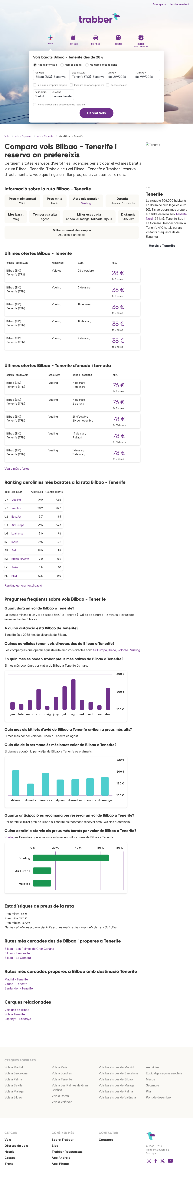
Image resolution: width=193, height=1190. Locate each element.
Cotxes (10, 1158)
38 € (118, 290)
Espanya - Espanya (18, 1019)
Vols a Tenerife (15, 1014)
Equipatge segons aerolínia (164, 1073)
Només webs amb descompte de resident (61, 104)
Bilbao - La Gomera (18, 958)
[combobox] (51, 75)
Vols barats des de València (117, 1097)
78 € (119, 419)
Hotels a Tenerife (162, 246)
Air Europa (17, 525)
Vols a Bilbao (13, 1097)
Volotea (16, 508)
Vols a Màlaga (14, 1091)
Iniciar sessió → (179, 4)
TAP (14, 550)
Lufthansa (17, 533)
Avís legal (151, 1153)
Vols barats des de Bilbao (116, 1079)
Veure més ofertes (17, 468)
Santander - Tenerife (19, 988)
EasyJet (16, 516)
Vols (8, 1140)
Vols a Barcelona (16, 1073)
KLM (14, 575)
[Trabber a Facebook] (156, 1163)
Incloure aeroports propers (52, 85)
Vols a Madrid (14, 1067)
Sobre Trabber (63, 1140)
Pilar (149, 1091)
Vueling (86, 203)
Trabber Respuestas (67, 1152)
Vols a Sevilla (13, 1085)
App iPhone (60, 1164)
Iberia (14, 542)
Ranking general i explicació (23, 585)
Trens (9, 1164)
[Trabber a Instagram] (149, 1163)
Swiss (14, 567)
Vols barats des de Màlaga (116, 1085)
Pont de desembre (158, 1097)
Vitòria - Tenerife (16, 984)
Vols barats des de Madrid (116, 1067)
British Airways (20, 558)
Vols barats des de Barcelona (118, 1073)
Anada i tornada (47, 64)
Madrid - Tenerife (16, 979)
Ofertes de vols (16, 1146)
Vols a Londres (62, 1073)
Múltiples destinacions (103, 64)
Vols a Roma (60, 1096)
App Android (61, 1158)
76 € (118, 385)
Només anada (73, 64)
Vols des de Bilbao (17, 1010)
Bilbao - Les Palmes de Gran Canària (29, 949)
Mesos (150, 1079)
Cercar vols (96, 113)
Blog (55, 1146)
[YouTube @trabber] (169, 1163)
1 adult (39, 96)
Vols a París (59, 1067)
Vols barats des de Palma (116, 1091)
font (148, 187)
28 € (118, 273)
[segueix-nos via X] (162, 1163)
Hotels (9, 1152)
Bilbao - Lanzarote (17, 953)
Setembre (152, 1085)
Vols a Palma (13, 1079)
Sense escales (119, 85)
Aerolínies (152, 1067)
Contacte (106, 1140)
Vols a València (62, 1102)
